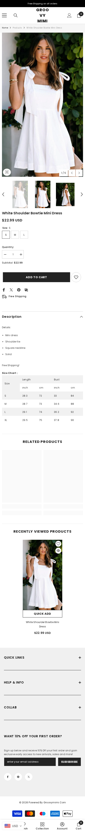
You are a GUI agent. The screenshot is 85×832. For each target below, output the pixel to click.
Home (5, 27)
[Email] (26, 289)
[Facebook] (4, 289)
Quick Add (42, 614)
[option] (42, 105)
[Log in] (69, 15)
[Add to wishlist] (76, 277)
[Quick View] (58, 551)
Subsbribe (69, 762)
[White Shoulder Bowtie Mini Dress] (42, 575)
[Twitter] (11, 289)
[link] (22, 506)
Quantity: (8, 247)
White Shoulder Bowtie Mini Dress (42, 624)
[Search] (15, 15)
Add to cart (35, 277)
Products (17, 27)
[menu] (4, 15)
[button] (71, 172)
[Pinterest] (19, 289)
